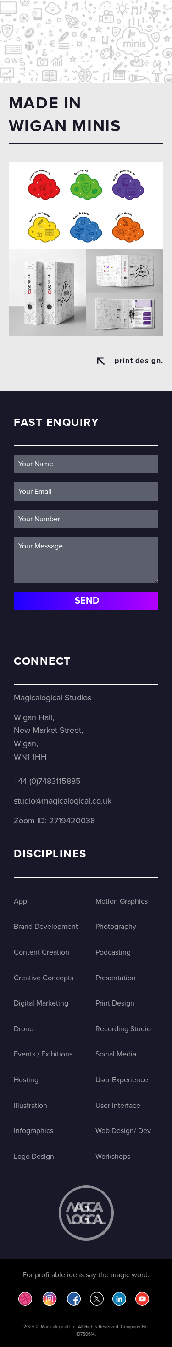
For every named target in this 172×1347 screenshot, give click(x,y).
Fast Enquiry (56, 422)
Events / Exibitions (43, 1054)
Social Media (115, 1054)
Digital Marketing (41, 1003)
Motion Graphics (121, 901)
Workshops (112, 1156)
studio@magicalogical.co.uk (62, 801)
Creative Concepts (43, 978)
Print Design (114, 1003)
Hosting (26, 1079)
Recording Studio (123, 1029)
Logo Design (34, 1156)
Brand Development (46, 926)
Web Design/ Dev (123, 1130)
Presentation (115, 978)
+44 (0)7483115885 (47, 781)
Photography (115, 926)
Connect (42, 661)
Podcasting (113, 952)
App (20, 901)
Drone (23, 1029)
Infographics (33, 1130)
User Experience (121, 1079)
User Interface (117, 1105)
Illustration (30, 1105)
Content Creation (41, 952)
